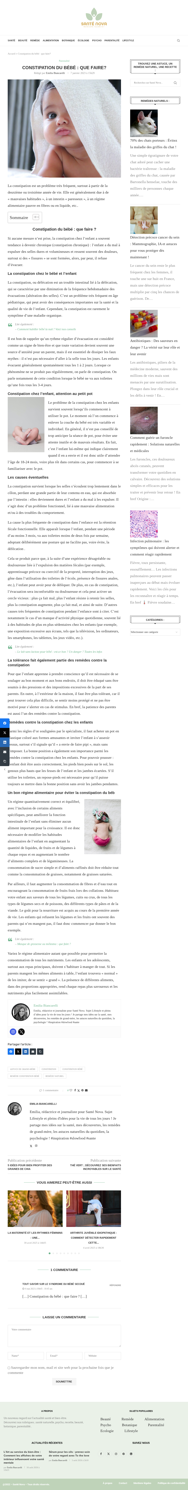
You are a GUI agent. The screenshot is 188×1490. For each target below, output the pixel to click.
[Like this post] (71, 1090)
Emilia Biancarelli (55, 73)
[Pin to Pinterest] (82, 1090)
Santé (11, 40)
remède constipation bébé (24, 1076)
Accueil (11, 53)
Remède (35, 40)
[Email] (33, 1051)
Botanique (68, 40)
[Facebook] (11, 1051)
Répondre (115, 1285)
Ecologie (107, 1431)
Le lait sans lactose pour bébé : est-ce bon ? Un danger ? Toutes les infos (59, 651)
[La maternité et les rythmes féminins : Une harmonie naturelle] (35, 1208)
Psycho (97, 40)
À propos (107, 1483)
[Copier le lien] (40, 1051)
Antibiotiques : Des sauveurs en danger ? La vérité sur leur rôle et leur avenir (155, 347)
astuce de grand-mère (22, 1069)
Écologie (83, 40)
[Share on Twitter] (78, 1090)
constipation (49, 1069)
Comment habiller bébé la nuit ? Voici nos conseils (46, 329)
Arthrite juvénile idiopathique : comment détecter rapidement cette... (93, 1237)
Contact (123, 1483)
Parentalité (112, 40)
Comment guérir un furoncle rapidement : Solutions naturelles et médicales (155, 444)
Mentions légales (142, 1483)
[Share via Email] (86, 1090)
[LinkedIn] (25, 1051)
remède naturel (55, 1076)
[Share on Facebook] (75, 1090)
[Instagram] (13, 1031)
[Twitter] (21, 1031)
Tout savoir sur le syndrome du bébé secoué (53, 1284)
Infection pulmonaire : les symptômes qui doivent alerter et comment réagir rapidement (154, 547)
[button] (13, 1222)
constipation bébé (72, 1069)
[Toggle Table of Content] (34, 217)
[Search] (178, 40)
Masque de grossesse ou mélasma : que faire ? (44, 944)
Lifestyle (128, 40)
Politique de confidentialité (171, 1483)
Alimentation (51, 40)
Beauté (22, 40)
